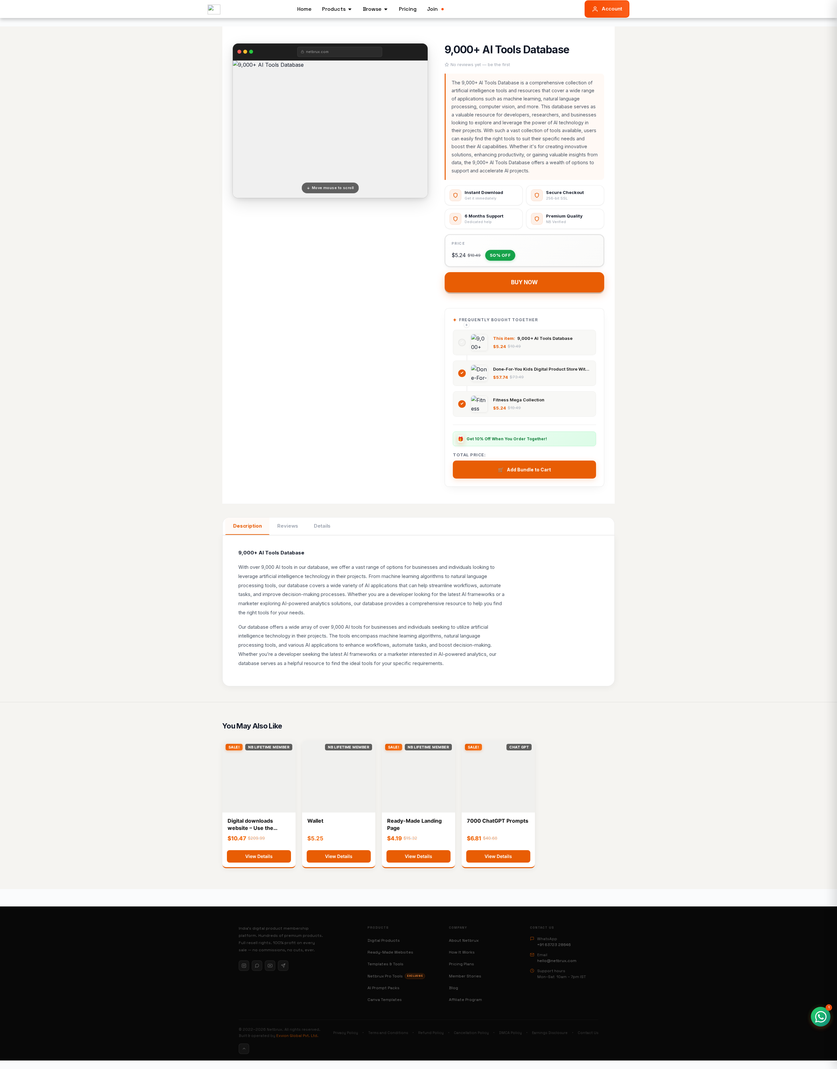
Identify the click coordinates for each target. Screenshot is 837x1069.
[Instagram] (244, 965)
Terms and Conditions (388, 1032)
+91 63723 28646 (554, 944)
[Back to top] (244, 1048)
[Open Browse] (385, 9)
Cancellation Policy (471, 1032)
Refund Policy (431, 1032)
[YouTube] (270, 965)
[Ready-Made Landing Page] (418, 777)
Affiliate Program (465, 999)
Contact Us (588, 1032)
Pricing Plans (461, 964)
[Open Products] (349, 9)
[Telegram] (283, 965)
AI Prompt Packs (383, 987)
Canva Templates (384, 999)
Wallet (315, 820)
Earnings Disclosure (550, 1032)
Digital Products (383, 940)
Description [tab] (247, 526)
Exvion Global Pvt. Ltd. (297, 1035)
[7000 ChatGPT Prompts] (498, 777)
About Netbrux (464, 940)
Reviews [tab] (287, 526)
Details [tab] (322, 526)
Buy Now (524, 282)
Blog (453, 987)
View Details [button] (259, 856)
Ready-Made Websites (390, 952)
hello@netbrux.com (556, 960)
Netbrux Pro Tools (395, 976)
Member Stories (465, 976)
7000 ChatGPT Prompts (497, 820)
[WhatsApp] (257, 965)
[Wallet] (338, 777)
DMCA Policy (510, 1032)
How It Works (462, 952)
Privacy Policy (345, 1032)
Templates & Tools (385, 964)
